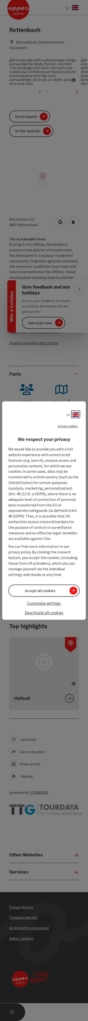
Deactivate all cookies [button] (44, 613)
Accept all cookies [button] (40, 590)
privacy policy (68, 426)
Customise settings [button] (44, 603)
